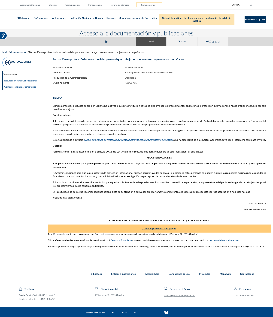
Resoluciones (10, 74)
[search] (234, 4)
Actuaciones (59, 18)
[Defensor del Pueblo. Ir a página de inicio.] (10, 19)
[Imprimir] (126, 41)
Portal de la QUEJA (255, 19)
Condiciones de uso (179, 273)
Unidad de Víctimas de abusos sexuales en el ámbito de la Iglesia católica (196, 19)
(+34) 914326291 (47, 299)
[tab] (88, 41)
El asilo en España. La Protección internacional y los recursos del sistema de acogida (128, 139)
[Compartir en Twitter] (97, 41)
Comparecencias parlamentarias (20, 86)
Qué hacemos (40, 18)
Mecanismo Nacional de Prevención (138, 18)
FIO (113, 312)
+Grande (213, 41)
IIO (135, 312)
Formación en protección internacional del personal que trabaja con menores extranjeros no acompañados (86, 52)
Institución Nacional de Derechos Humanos (93, 18)
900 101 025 (39, 295)
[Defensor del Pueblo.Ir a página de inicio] (22, 273)
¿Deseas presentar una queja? (159, 228)
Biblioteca (96, 273)
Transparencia (95, 4)
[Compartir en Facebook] (88, 41)
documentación (18, 52)
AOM (124, 312)
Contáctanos (247, 273)
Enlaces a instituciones (123, 273)
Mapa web (225, 273)
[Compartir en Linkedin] (107, 41)
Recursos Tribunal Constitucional (20, 80)
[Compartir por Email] (116, 41)
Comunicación (72, 4)
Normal (151, 41)
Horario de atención (119, 4)
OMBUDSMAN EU (95, 312)
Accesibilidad (152, 273)
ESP (251, 4)
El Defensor (23, 18)
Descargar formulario (121, 240)
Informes (53, 4)
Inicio (5, 52)
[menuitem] (33, 4)
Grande (182, 41)
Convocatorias (148, 4)
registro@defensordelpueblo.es (224, 240)
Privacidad (204, 273)
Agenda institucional (30, 4)
